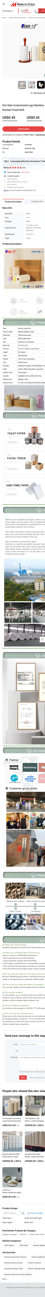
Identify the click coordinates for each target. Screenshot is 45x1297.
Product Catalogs (36, 1213)
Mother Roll (28, 1222)
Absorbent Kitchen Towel (13, 1268)
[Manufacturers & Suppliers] (22, 4)
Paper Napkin (7, 1222)
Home (4, 18)
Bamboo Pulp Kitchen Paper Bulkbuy (18, 1274)
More (4, 1279)
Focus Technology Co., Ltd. (30, 1287)
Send (23, 1077)
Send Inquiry (23, 129)
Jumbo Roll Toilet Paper (33, 1218)
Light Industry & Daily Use (17, 18)
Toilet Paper (6, 1218)
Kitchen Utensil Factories (13, 1263)
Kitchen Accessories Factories (15, 1257)
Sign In (6, 190)
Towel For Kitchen (34, 1263)
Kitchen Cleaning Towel (36, 1268)
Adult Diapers (9, 1245)
